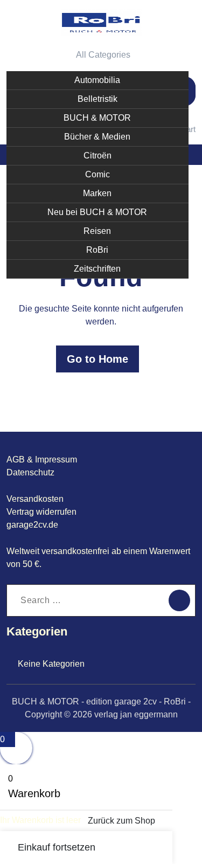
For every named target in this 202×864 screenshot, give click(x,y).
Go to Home (97, 359)
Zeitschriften (97, 268)
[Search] (179, 600)
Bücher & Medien (97, 136)
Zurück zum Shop (121, 820)
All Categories (103, 54)
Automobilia (97, 80)
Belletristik (97, 98)
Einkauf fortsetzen (56, 847)
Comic (97, 174)
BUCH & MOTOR (97, 117)
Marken (97, 193)
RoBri (97, 249)
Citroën (97, 155)
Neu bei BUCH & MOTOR (97, 212)
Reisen (97, 231)
